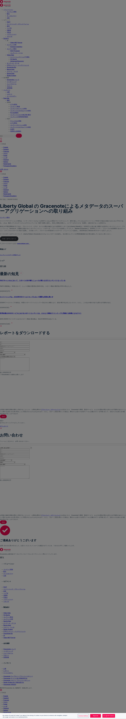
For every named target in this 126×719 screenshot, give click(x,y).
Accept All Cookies (108, 715)
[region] (63, 716)
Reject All (95, 715)
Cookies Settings (83, 715)
